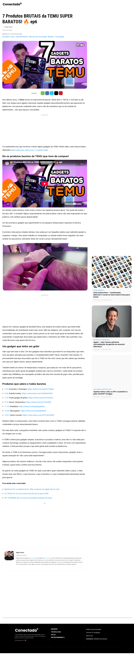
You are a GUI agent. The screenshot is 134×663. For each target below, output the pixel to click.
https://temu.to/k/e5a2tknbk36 (33, 411)
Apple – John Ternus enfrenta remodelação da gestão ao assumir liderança (109, 344)
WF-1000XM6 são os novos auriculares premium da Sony (28, 498)
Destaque (6, 36)
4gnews (33, 558)
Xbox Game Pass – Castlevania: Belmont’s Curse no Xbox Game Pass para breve (111, 294)
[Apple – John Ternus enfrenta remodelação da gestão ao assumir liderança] (112, 321)
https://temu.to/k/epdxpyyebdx (32, 406)
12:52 (6, 411)
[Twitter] (52, 93)
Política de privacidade (93, 629)
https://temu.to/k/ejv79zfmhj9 (38, 402)
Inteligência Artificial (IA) (102, 389)
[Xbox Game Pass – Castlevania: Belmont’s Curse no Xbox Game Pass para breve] (112, 272)
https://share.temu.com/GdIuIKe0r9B (37, 393)
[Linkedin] (22, 567)
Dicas (13, 36)
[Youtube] (28, 567)
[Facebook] (47, 93)
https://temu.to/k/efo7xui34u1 (40, 398)
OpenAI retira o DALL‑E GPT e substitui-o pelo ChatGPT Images (110, 392)
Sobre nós (89, 636)
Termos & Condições (93, 632)
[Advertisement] (44, 130)
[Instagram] (19, 567)
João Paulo (96, 299)
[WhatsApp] (43, 93)
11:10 (6, 406)
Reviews (51, 36)
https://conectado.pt (21, 555)
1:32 (6, 389)
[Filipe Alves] (9, 559)
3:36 (6, 393)
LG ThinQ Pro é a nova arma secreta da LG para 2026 (26, 493)
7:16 (6, 398)
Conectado (48, 558)
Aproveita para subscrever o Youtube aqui (29, 150)
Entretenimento (22, 36)
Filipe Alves (8, 27)
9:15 (6, 402)
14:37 (6, 415)
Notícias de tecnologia (38, 36)
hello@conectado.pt (100, 639)
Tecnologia (59, 36)
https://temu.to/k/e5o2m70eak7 (41, 389)
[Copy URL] (56, 93)
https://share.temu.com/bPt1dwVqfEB (38, 415)
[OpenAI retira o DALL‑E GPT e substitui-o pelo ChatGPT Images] (112, 371)
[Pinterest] (61, 93)
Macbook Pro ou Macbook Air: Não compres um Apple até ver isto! (32, 489)
